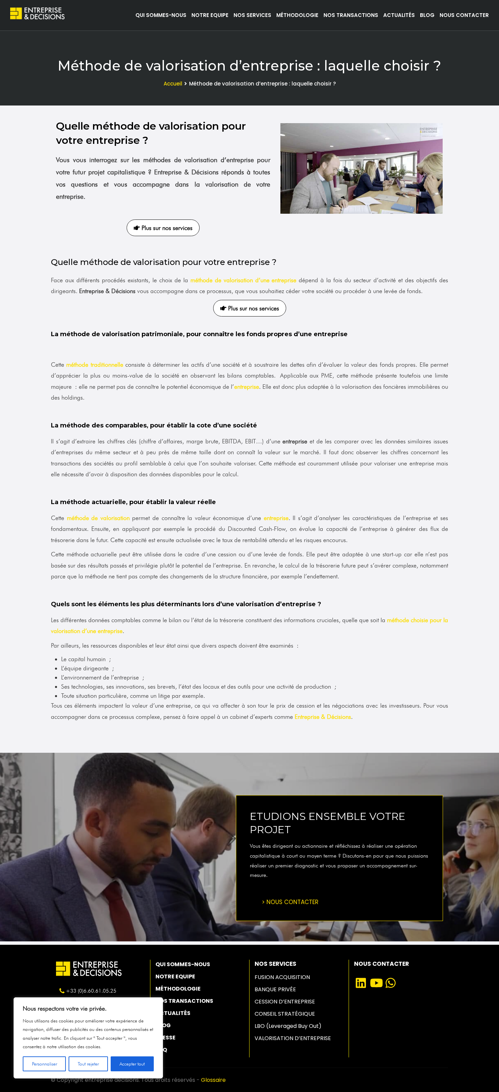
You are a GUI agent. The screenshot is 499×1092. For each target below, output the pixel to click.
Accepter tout (132, 1064)
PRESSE (165, 1037)
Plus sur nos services (166, 227)
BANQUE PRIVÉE (275, 989)
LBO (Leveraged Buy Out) (288, 1026)
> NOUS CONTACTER (290, 902)
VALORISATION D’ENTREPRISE (293, 1038)
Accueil (173, 83)
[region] (88, 1037)
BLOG (427, 15)
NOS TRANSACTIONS (351, 15)
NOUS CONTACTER (464, 15)
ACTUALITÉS (399, 15)
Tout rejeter (88, 1064)
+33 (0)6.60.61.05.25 (91, 991)
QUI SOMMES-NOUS (160, 15)
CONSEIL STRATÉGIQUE (285, 1014)
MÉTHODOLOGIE (297, 15)
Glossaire (213, 1080)
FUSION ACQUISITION (282, 977)
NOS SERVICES (252, 15)
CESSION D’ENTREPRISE (285, 1001)
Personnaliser (44, 1064)
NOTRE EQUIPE (209, 15)
